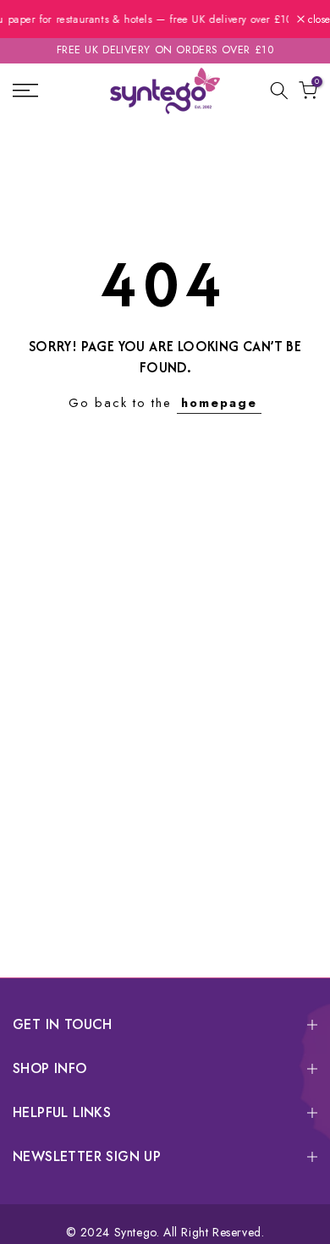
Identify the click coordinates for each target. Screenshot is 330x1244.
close (317, 19)
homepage (219, 402)
